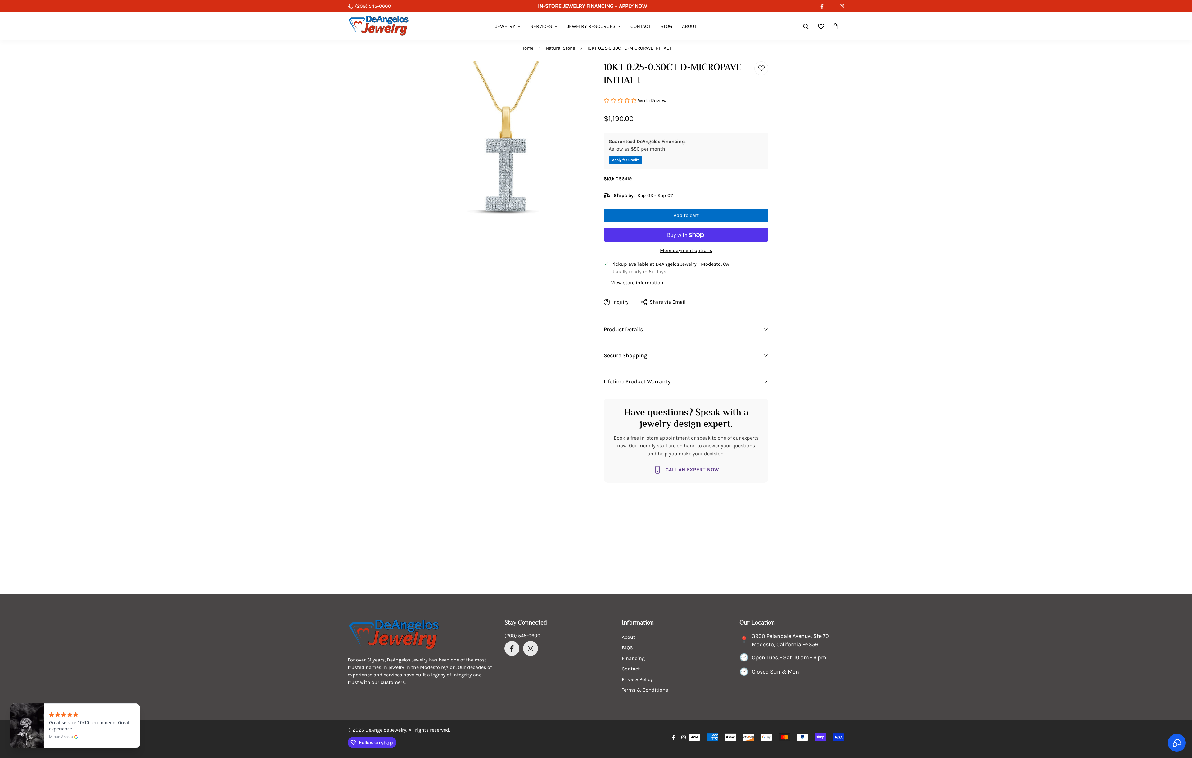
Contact (640, 26)
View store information (637, 283)
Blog (666, 26)
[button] (835, 26)
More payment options (686, 250)
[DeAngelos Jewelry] (379, 26)
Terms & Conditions (645, 690)
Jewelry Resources (591, 26)
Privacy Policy (637, 679)
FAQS (627, 648)
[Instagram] (841, 6)
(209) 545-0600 (522, 635)
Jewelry (505, 26)
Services (541, 26)
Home (527, 48)
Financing (633, 658)
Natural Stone (560, 48)
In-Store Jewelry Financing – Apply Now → (596, 5)
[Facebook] (822, 6)
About (689, 26)
